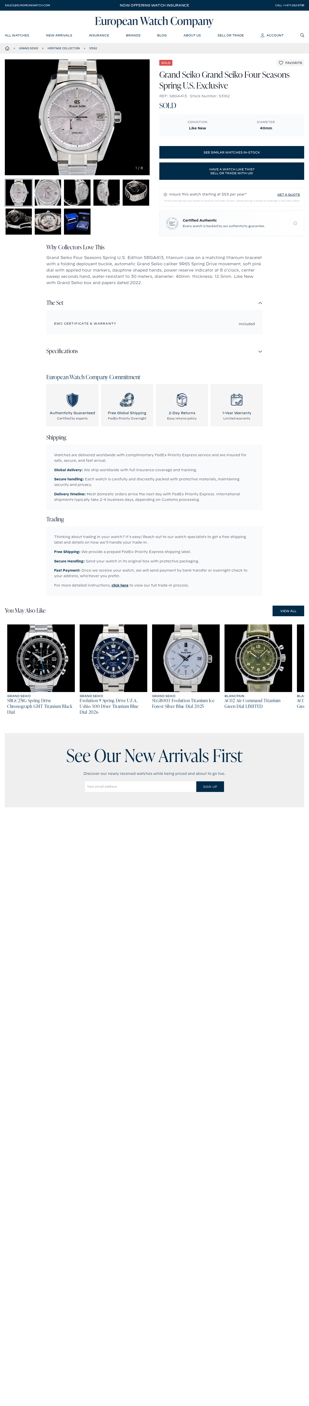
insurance (99, 35)
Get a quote (288, 194)
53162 (93, 48)
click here (120, 585)
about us (192, 35)
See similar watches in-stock (232, 152)
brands (133, 35)
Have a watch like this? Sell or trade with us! (231, 171)
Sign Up (210, 786)
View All (288, 611)
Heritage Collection (64, 48)
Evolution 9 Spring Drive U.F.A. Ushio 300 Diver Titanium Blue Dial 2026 (109, 707)
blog (162, 35)
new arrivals (59, 35)
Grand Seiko (28, 48)
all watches (17, 35)
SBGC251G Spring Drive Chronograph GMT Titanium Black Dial (39, 707)
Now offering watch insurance (154, 5)
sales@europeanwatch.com (27, 5)
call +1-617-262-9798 (289, 5)
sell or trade (231, 35)
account (275, 35)
